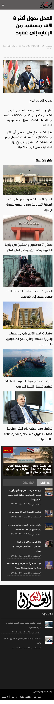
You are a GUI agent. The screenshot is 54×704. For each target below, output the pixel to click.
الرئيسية (4, 697)
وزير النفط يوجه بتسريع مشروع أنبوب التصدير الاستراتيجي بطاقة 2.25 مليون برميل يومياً (24, 495)
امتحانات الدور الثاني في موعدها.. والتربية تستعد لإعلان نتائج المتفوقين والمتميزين (29, 339)
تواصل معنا (25, 697)
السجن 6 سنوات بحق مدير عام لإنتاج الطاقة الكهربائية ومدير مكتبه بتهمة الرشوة (29, 204)
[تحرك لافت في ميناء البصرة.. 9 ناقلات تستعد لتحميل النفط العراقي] (28, 350)
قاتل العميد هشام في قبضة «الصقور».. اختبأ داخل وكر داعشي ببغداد (26, 546)
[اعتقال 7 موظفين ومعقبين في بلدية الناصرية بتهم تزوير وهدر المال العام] (28, 216)
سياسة (8, 450)
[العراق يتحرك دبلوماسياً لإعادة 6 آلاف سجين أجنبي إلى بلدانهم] (28, 256)
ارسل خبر (37, 697)
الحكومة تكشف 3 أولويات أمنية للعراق (25, 512)
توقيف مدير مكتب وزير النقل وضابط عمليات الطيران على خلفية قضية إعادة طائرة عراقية (28, 434)
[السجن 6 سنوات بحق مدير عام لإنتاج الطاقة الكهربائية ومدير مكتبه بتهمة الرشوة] (28, 166)
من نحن (14, 697)
